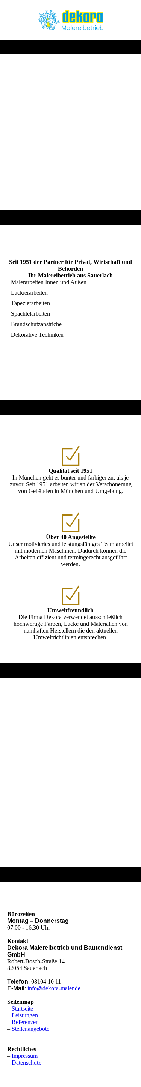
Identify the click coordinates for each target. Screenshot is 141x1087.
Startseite (22, 1008)
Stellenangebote (30, 1029)
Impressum (25, 1056)
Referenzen (25, 1022)
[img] (70, 20)
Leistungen (25, 1015)
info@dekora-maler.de (53, 988)
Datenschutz (26, 1062)
